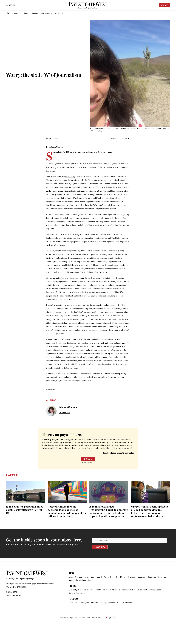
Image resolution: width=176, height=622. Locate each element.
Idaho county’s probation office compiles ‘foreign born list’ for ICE (24, 510)
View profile (64, 412)
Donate (164, 5)
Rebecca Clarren (56, 146)
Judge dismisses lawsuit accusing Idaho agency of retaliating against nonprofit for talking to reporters (67, 511)
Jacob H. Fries (109, 453)
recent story (70, 176)
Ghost (93, 617)
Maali (100, 617)
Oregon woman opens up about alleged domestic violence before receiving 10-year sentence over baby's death (149, 511)
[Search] (8, 13)
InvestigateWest (72, 617)
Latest (12, 475)
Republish (115, 139)
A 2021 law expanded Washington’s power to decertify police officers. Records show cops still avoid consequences (108, 511)
